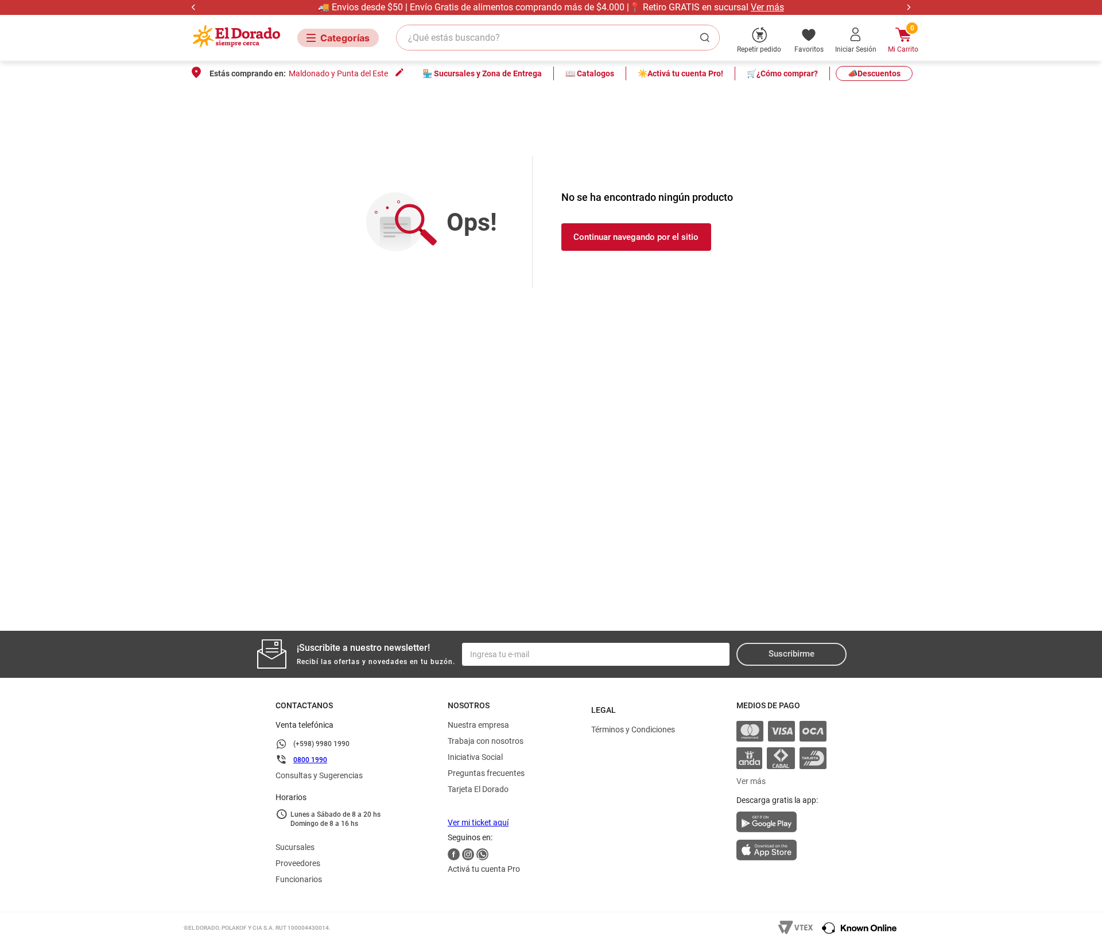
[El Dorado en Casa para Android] (781, 825)
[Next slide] (908, 7)
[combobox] (558, 38)
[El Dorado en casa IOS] (781, 851)
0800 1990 (310, 760)
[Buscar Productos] (707, 37)
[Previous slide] (194, 7)
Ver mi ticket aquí (478, 822)
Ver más (767, 7)
